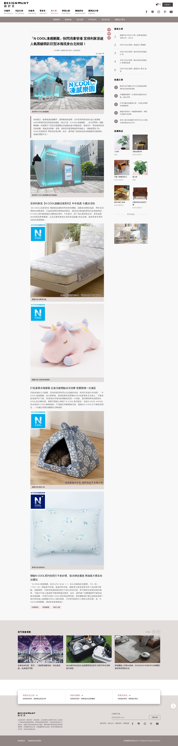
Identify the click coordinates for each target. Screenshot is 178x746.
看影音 (43, 11)
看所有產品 (131, 214)
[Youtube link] (171, 12)
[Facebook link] (146, 12)
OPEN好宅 (92, 19)
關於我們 (103, 723)
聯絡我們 (118, 723)
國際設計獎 (93, 11)
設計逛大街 (106, 19)
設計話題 (80, 19)
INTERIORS (19, 13)
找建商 (32, 11)
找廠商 (7, 11)
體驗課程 (79, 11)
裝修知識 (68, 19)
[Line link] (152, 12)
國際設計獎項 (120, 19)
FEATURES (66, 13)
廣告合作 (111, 723)
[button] (154, 632)
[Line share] (109, 34)
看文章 (54, 11)
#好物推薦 (46, 607)
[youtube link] (157, 724)
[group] (40, 651)
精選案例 (56, 19)
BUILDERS (32, 13)
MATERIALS (8, 13)
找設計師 (19, 11)
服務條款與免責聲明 (34, 741)
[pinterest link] (165, 12)
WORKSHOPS (80, 13)
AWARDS (91, 13)
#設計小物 (56, 607)
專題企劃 (66, 11)
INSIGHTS (43, 13)
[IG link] (158, 12)
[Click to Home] (16, 4)
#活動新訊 (35, 607)
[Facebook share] (109, 29)
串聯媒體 (126, 723)
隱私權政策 (21, 741)
